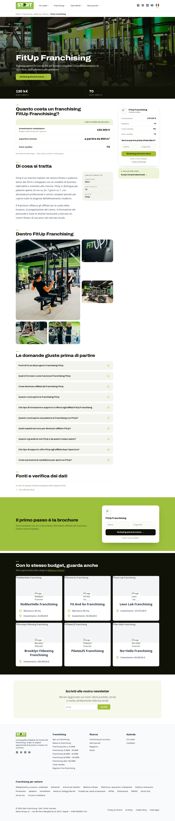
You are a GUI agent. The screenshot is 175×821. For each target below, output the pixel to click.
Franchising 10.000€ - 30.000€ (65, 750)
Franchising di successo (100, 739)
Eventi (92, 750)
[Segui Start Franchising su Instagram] (138, 5)
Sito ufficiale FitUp (26, 489)
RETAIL (111, 791)
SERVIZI (134, 791)
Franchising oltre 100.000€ (64, 761)
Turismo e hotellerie (36, 795)
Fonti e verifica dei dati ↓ (97, 122)
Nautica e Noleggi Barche (64, 791)
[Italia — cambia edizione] (157, 5)
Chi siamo (43, 5)
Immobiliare (45, 791)
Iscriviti (104, 707)
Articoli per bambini (71, 787)
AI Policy (129, 810)
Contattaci (130, 743)
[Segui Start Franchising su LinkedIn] (147, 5)
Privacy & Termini (115, 810)
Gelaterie (33, 791)
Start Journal (92, 5)
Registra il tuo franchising (64, 768)
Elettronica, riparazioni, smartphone (116, 787)
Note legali (154, 810)
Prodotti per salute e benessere (91, 791)
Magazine (94, 746)
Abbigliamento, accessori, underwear (32, 787)
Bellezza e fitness (41, 14)
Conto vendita (59, 764)
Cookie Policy (141, 810)
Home (18, 14)
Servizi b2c (20, 795)
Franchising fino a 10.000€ (64, 746)
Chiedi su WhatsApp (139, 162)
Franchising (59, 5)
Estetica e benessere (144, 787)
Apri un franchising (61, 739)
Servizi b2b (145, 791)
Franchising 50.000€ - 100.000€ (66, 757)
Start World (75, 5)
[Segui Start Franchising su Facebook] (142, 5)
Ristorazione (122, 791)
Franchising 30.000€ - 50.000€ (65, 754)
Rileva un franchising (62, 743)
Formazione (21, 791)
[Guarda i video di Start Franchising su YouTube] (152, 5)
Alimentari (55, 787)
